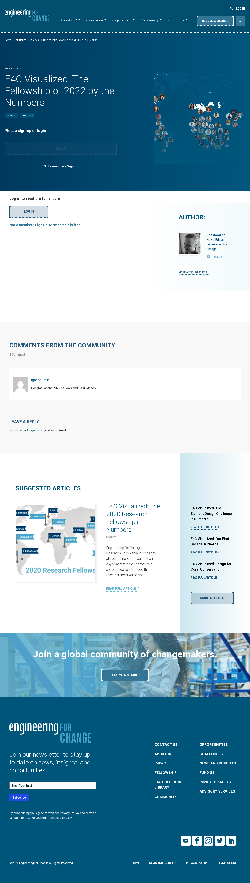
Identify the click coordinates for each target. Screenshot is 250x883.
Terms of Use (227, 863)
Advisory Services (217, 791)
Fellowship (166, 773)
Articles (21, 40)
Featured (28, 116)
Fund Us (207, 773)
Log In (61, 149)
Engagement (122, 20)
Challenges (211, 754)
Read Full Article (121, 588)
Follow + (218, 257)
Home (8, 40)
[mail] (208, 256)
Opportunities (214, 744)
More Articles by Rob (193, 272)
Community (149, 20)
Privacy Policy (197, 863)
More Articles (212, 598)
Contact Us (166, 744)
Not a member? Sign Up (61, 166)
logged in (33, 430)
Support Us (176, 20)
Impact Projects (216, 782)
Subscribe (19, 797)
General (11, 116)
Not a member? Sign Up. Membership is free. (45, 225)
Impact (161, 763)
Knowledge (94, 20)
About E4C (69, 20)
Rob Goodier (215, 235)
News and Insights (218, 763)
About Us (164, 754)
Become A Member (215, 20)
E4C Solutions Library (169, 784)
